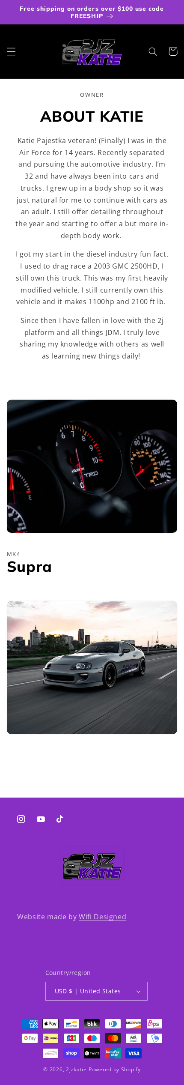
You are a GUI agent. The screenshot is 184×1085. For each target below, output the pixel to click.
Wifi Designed (102, 916)
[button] (11, 51)
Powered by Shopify (115, 1069)
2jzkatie (76, 1069)
